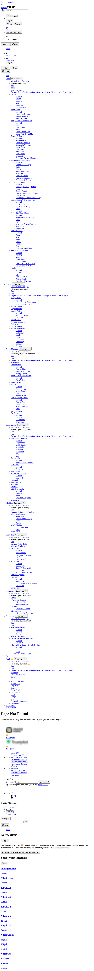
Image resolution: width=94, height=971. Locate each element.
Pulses (18, 239)
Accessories (15, 532)
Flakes (18, 99)
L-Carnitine (20, 420)
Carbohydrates (16, 411)
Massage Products (18, 546)
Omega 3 (19, 478)
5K (14, 796)
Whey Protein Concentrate (26, 302)
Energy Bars (20, 404)
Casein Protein (16, 311)
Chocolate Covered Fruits (25, 158)
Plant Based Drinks (23, 281)
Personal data (11, 814)
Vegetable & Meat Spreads (26, 224)
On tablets (20, 643)
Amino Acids (16, 382)
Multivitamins (21, 445)
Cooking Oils (21, 204)
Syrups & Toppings (23, 165)
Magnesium (20, 443)
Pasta (18, 235)
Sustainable (22, 512)
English (9, 63)
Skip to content (7, 2)
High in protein (56, 92)
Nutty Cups (20, 147)
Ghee (18, 209)
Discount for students (19, 760)
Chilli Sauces (21, 261)
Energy (13, 699)
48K (15, 793)
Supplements (11, 425)
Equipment (10, 616)
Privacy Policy (43, 785)
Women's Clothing (18, 514)
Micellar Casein (22, 315)
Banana (19, 344)
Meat (18, 220)
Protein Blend (16, 320)
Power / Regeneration (19, 701)
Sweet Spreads (21, 118)
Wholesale (15, 766)
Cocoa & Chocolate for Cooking (28, 198)
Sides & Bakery (17, 231)
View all (19, 97)
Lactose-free (45, 92)
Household (10, 591)
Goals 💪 (10, 659)
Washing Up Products (24, 613)
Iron (17, 456)
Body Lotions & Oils (24, 572)
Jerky (18, 409)
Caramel (19, 337)
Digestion (14, 686)
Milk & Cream (21, 195)
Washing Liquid (22, 602)
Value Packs (10, 706)
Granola (19, 101)
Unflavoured (20, 333)
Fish (17, 222)
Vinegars (19, 211)
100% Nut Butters (23, 114)
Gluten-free (35, 92)
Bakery (18, 246)
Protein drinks (21, 369)
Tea (17, 275)
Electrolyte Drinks (23, 371)
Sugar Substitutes (22, 171)
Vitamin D (20, 452)
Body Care (15, 561)
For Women (15, 484)
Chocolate (20, 156)
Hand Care (20, 570)
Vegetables (20, 228)
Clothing (9, 503)
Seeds (18, 129)
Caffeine (19, 417)
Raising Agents (21, 191)
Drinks (13, 268)
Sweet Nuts (20, 151)
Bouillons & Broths (23, 180)
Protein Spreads (22, 116)
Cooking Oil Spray (23, 206)
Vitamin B (20, 447)
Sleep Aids (15, 500)
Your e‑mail (10, 782)
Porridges (19, 105)
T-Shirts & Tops (22, 527)
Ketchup (19, 255)
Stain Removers (22, 604)
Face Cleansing (22, 559)
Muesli (18, 103)
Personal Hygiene (17, 575)
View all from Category (20, 81)
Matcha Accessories (18, 636)
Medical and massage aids (21, 654)
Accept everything (32, 852)
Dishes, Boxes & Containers (22, 638)
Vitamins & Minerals (19, 438)
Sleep (13, 688)
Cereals (14, 94)
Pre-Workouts (21, 380)
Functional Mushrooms (25, 463)
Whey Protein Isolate (24, 304)
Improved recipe (17, 90)
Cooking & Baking (18, 182)
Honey (18, 169)
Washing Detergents (18, 600)
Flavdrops (19, 173)
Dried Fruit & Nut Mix (24, 134)
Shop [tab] (8, 830)
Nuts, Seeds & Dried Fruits (21, 121)
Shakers (19, 632)
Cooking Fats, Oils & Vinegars (23, 200)
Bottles (18, 634)
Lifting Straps (21, 649)
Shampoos (20, 581)
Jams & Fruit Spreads (24, 178)
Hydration (15, 703)
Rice (17, 237)
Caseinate (19, 317)
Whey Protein (16, 298)
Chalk (18, 652)
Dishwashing (16, 611)
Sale (7, 76)
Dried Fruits (20, 127)
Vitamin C (20, 449)
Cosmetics (10, 535)
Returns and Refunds (19, 764)
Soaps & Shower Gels (24, 568)
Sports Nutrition (12, 349)
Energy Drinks (21, 373)
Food (8, 79)
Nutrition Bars (21, 140)
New (13, 88)
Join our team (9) (17, 755)
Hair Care (14, 577)
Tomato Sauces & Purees (25, 264)
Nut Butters (15, 110)
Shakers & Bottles (18, 627)
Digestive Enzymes (23, 498)
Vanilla (18, 335)
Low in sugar (68, 92)
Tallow (25, 544)
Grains (18, 242)
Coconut (19, 346)
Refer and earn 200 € (19, 757)
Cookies (10, 812)
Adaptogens (15, 471)
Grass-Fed (21, 92)
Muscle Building (17, 681)
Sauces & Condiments (19, 250)
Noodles (19, 244)
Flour (18, 189)
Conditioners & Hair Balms (26, 583)
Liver (13, 695)
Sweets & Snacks (17, 136)
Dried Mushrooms (23, 132)
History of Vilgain (18, 770)
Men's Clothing (17, 525)
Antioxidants (16, 482)
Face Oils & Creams (23, 555)
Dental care (15, 588)
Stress (13, 677)
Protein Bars (20, 402)
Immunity (14, 673)
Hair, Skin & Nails (18, 675)
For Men (14, 487)
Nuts (17, 125)
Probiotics (19, 493)
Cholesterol (15, 692)
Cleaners (14, 606)
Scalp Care (20, 586)
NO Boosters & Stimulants (21, 376)
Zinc (17, 454)
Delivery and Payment (19, 762)
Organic (14, 92)
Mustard (19, 257)
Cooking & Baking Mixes (26, 187)
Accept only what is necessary (13, 852)
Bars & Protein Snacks (19, 398)
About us (14, 768)
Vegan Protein (16, 309)
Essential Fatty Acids (19, 473)
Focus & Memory (17, 690)
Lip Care (19, 557)
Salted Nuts (20, 154)
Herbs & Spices (22, 176)
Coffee (18, 272)
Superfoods (15, 458)
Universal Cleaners (23, 609)
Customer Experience (19, 773)
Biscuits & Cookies (23, 145)
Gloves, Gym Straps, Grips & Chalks (25, 645)
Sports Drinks (16, 365)
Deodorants (20, 566)
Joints (13, 679)
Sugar (18, 167)
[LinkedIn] (12, 799)
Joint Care (15, 465)
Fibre (18, 495)
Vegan (28, 92)
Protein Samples (17, 326)
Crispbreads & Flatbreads (25, 248)
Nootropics (15, 480)
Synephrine (20, 422)
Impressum (10, 807)
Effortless (30, 512)
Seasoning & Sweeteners (20, 160)
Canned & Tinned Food (20, 213)
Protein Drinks (21, 279)
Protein (9, 284)
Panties (18, 523)
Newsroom (15, 775)
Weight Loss (15, 684)
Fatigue (14, 697)
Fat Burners (15, 413)
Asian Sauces (21, 259)
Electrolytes (15, 362)
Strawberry (20, 342)
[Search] (3, 10)
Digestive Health (17, 489)
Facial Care (15, 548)
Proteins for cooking (18, 322)
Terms (8, 809)
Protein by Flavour (18, 328)
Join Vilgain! (11, 708)
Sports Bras (20, 516)
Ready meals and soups (25, 217)
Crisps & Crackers (23, 143)
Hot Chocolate (21, 277)
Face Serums (21, 553)
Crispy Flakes (21, 107)
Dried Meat (20, 149)
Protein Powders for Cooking (27, 193)
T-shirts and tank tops (24, 519)
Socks (18, 521)
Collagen (14, 324)
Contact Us (15, 753)
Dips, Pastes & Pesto (24, 266)
